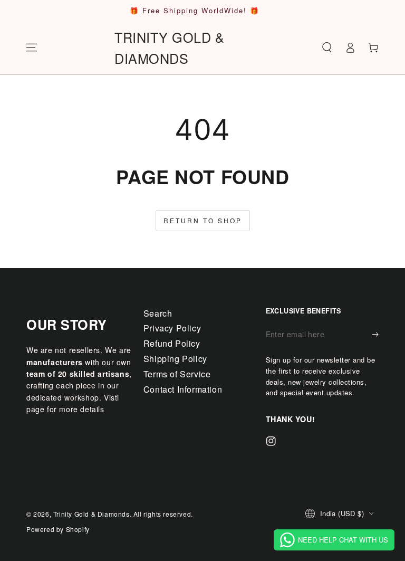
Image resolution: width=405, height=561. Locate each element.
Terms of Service (177, 374)
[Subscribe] (375, 334)
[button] (327, 47)
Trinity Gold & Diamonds (91, 513)
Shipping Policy (175, 359)
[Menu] (31, 47)
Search (157, 313)
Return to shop (202, 220)
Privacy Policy (172, 328)
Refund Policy (171, 343)
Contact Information (182, 389)
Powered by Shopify (58, 529)
